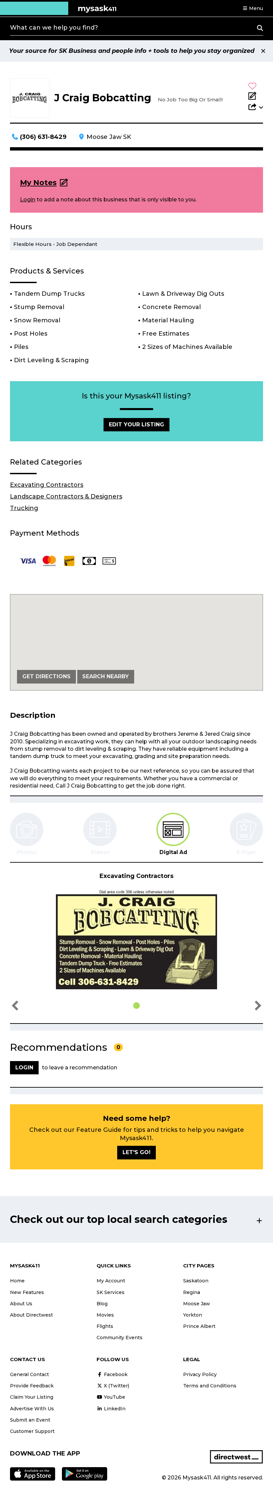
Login (27, 199)
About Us (21, 1304)
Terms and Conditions (209, 1386)
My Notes (38, 182)
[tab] (173, 834)
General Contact (29, 1374)
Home (17, 1281)
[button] (252, 8)
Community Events (119, 1338)
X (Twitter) (116, 1386)
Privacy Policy (200, 1374)
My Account (111, 1281)
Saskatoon (195, 1281)
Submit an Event (30, 1420)
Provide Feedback (32, 1386)
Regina (191, 1292)
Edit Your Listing (136, 424)
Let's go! (136, 1152)
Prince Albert (199, 1326)
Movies (105, 1315)
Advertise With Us (32, 1409)
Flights (105, 1326)
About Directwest (31, 1315)
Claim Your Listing (31, 1397)
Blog (102, 1304)
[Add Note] (255, 96)
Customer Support (32, 1431)
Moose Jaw (196, 1304)
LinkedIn (114, 1409)
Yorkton (192, 1315)
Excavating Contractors (46, 484)
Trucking (24, 508)
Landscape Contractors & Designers (66, 496)
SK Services (111, 1292)
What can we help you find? (54, 27)
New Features (27, 1292)
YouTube (114, 1397)
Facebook (115, 1374)
